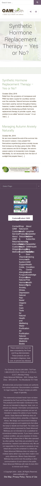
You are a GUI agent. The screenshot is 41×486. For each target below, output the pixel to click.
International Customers (15, 245)
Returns (15, 241)
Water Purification (22, 326)
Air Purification (22, 332)
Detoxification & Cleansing (22, 239)
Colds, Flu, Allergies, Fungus (22, 271)
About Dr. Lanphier (29, 229)
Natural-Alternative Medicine (22, 338)
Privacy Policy (19, 476)
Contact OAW (15, 227)
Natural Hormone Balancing (22, 282)
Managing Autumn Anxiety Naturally (19, 128)
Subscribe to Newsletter (29, 241)
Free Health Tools (29, 282)
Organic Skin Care (22, 305)
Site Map (8, 476)
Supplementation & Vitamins (22, 254)
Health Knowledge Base (29, 275)
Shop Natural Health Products (22, 230)
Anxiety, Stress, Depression (22, 290)
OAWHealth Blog (29, 247)
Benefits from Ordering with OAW (29, 256)
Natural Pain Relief (22, 297)
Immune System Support (22, 262)
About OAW (15, 237)
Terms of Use (31, 476)
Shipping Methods (15, 250)
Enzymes (22, 277)
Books (22, 343)
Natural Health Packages (22, 246)
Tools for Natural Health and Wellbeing (22, 316)
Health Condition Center (29, 267)
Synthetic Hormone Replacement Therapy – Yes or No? (17, 84)
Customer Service (15, 232)
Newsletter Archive (29, 235)
